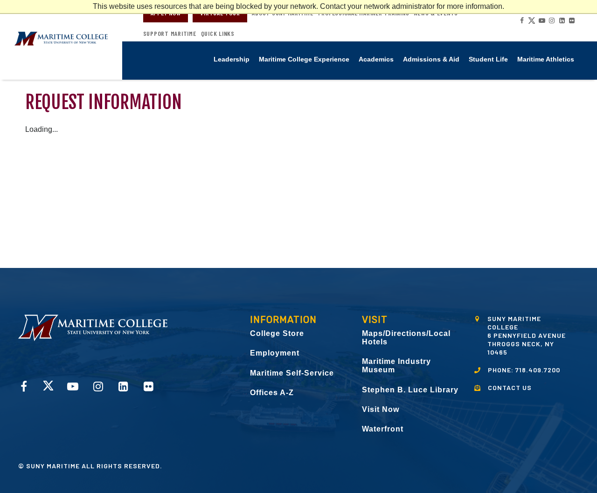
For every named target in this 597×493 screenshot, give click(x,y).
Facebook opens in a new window (521, 20)
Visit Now (380, 409)
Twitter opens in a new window (531, 20)
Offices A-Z (272, 393)
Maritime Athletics (545, 59)
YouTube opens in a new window (541, 20)
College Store (277, 333)
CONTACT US (510, 387)
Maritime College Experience (304, 59)
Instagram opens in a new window (551, 20)
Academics (376, 59)
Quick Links (218, 33)
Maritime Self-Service (292, 373)
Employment (274, 353)
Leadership (232, 59)
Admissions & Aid (431, 59)
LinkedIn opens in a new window (561, 20)
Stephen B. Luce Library (410, 390)
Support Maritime (169, 33)
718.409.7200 (537, 370)
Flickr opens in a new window (571, 20)
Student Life (488, 59)
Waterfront (382, 429)
